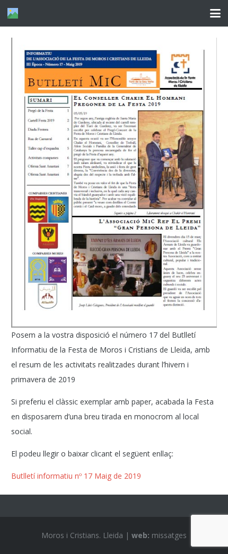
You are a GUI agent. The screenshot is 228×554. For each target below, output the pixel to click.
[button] (215, 13)
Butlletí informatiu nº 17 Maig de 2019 (76, 476)
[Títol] (12, 13)
